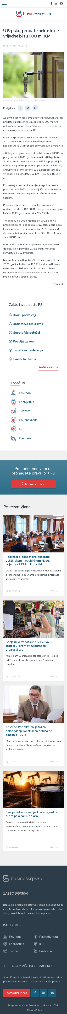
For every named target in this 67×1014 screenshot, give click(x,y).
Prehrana (25, 438)
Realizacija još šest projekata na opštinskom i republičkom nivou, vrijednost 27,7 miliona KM (28, 560)
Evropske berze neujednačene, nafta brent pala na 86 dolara (31, 814)
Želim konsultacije (33, 484)
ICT (21, 429)
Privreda (24, 393)
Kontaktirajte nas (17, 993)
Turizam (24, 411)
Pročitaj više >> (48, 367)
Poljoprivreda (28, 420)
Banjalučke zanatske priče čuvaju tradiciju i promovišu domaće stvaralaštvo (28, 646)
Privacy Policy (34, 1010)
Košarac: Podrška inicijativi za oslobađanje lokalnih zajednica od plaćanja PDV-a (29, 731)
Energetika (26, 402)
